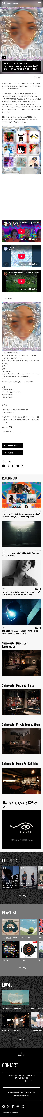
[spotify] (3, 467)
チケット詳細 (7, 427)
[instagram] (22, 467)
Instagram (17, 432)
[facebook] (13, 467)
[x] (8, 467)
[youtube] (18, 467)
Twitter (10, 432)
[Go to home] (10, 3)
